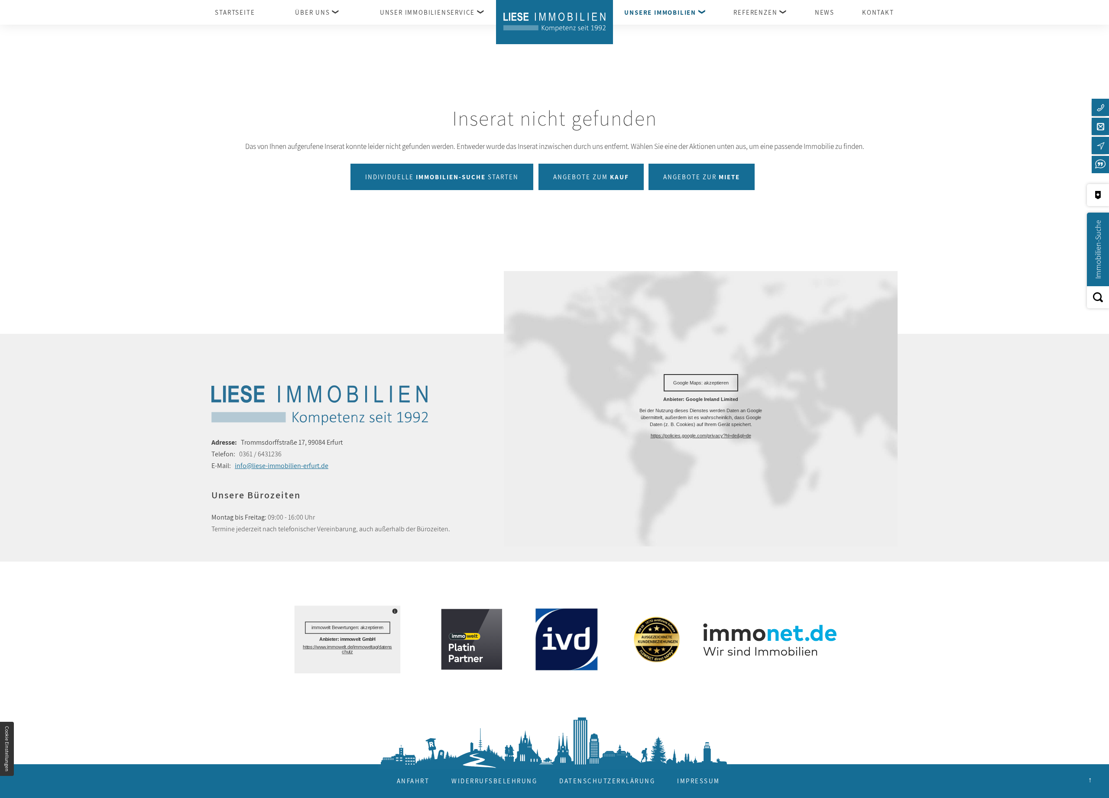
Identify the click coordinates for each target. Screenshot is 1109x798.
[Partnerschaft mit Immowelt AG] (468, 639)
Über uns (312, 12)
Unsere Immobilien (660, 12)
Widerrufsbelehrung (494, 781)
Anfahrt (413, 781)
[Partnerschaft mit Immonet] (766, 639)
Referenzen (755, 12)
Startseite (235, 12)
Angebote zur (701, 177)
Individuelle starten (442, 177)
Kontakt (878, 12)
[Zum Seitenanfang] (1090, 779)
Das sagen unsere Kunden (1100, 164)
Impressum (698, 781)
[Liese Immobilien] (554, 22)
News (824, 12)
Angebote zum (591, 177)
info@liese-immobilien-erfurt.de (281, 465)
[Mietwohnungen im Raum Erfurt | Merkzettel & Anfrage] (1098, 195)
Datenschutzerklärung (607, 781)
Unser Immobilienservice (427, 12)
